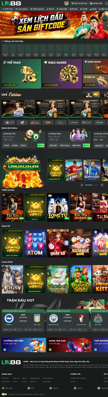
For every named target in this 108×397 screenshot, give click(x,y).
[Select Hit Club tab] (91, 94)
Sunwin (62, 367)
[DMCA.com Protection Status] (4, 394)
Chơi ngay (23, 321)
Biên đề (40, 145)
